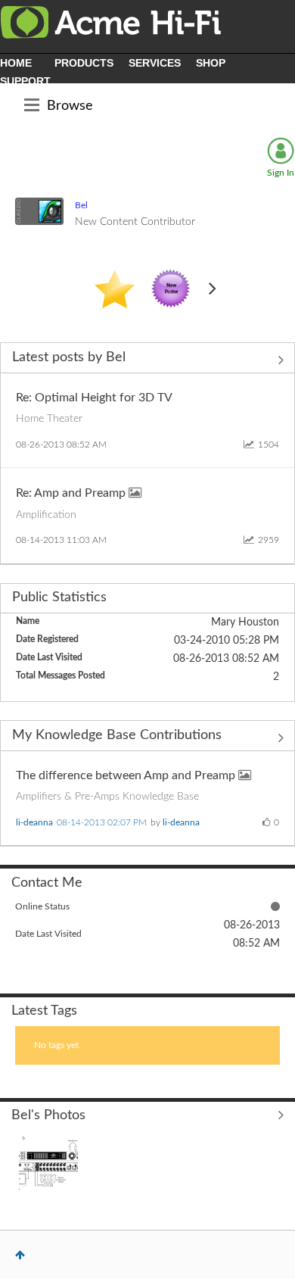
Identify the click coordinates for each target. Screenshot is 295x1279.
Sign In (280, 172)
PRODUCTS (83, 63)
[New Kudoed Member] (114, 289)
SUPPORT (25, 81)
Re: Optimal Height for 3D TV (94, 397)
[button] (48, 1163)
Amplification (46, 515)
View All (147, 359)
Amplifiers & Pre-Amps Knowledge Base (107, 796)
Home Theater (49, 418)
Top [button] (20, 1255)
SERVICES (155, 63)
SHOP (210, 63)
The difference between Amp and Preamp (127, 775)
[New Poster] (171, 289)
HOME (16, 63)
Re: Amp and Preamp (72, 493)
